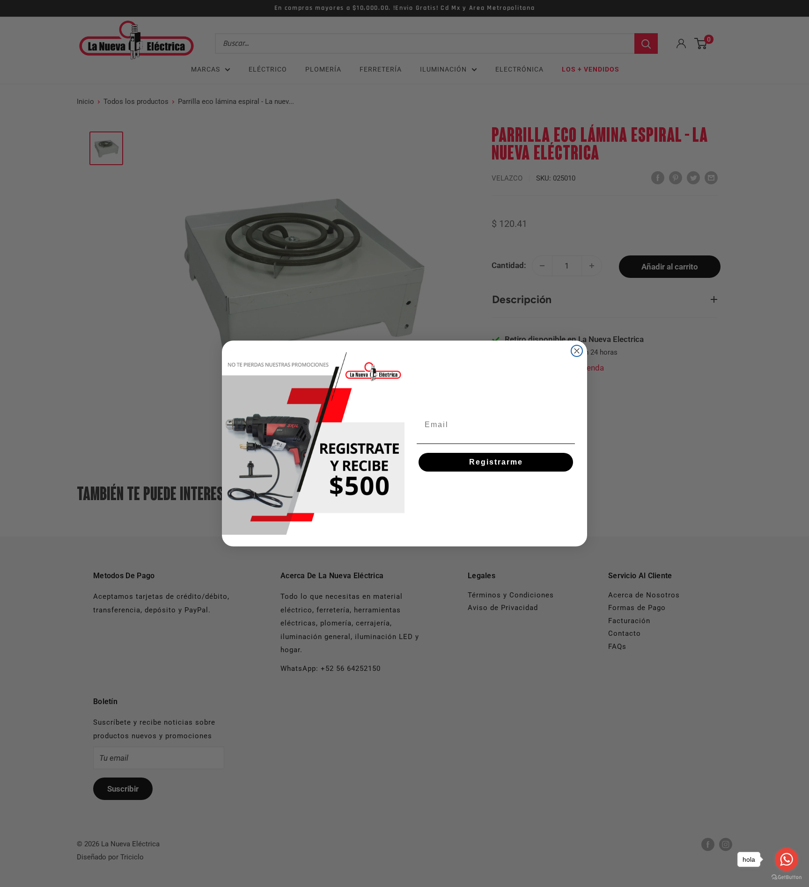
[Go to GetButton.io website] (787, 877)
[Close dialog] (576, 350)
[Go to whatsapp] (786, 859)
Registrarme (496, 462)
